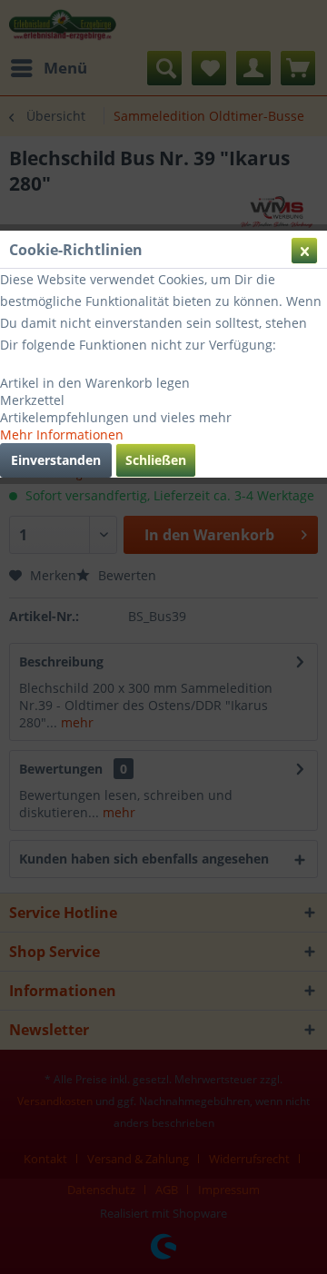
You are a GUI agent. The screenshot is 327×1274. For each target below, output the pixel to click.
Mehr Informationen (62, 434)
